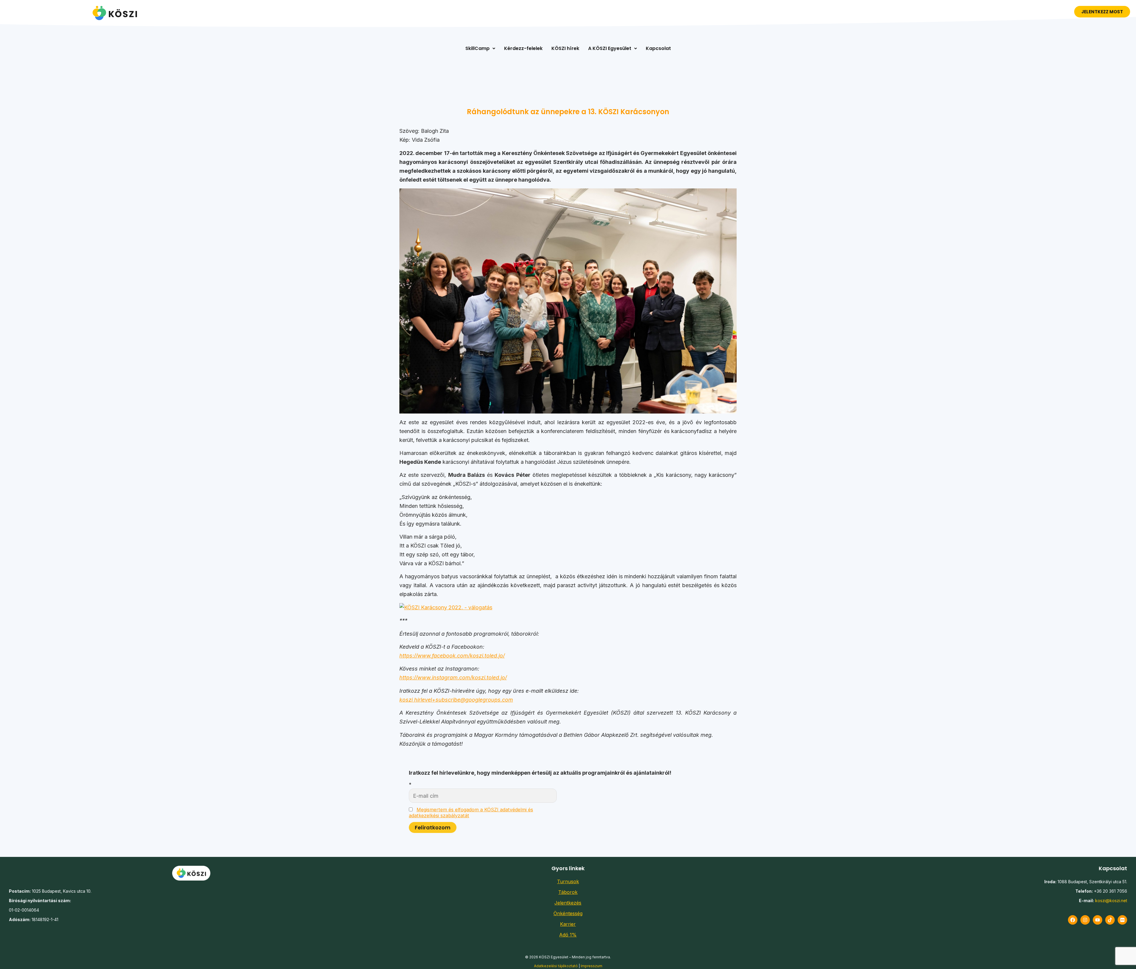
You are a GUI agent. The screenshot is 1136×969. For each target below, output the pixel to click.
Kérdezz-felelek (523, 48)
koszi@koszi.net (1111, 900)
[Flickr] (1122, 920)
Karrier (568, 924)
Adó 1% (568, 935)
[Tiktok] (1110, 920)
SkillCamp (477, 48)
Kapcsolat (658, 48)
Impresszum (591, 966)
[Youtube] (1097, 920)
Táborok (567, 892)
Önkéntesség (568, 913)
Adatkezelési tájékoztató (556, 966)
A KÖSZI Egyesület (609, 48)
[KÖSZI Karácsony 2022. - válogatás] (445, 607)
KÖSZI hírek (565, 48)
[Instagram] (1085, 920)
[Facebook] (1072, 920)
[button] (480, 48)
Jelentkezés (567, 903)
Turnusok (568, 881)
